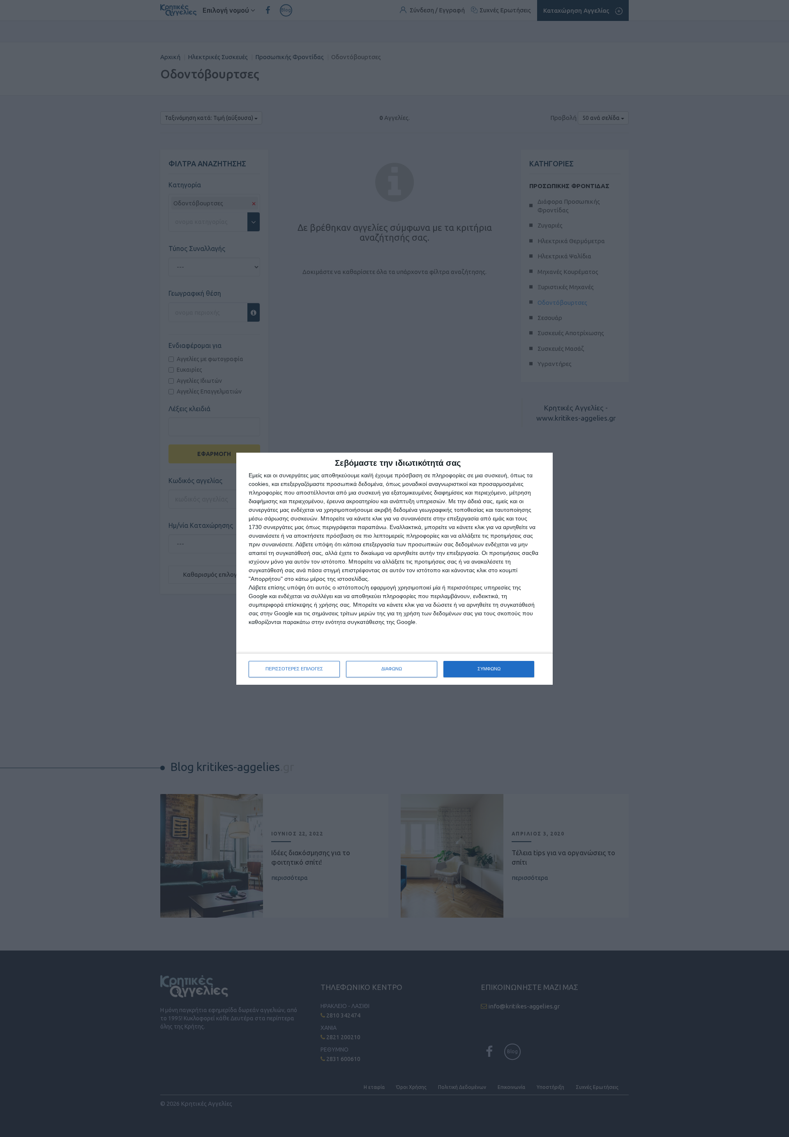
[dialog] (394, 569)
